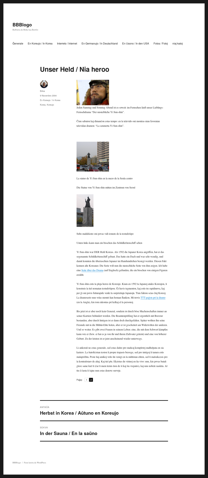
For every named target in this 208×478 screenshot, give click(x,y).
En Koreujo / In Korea (40, 43)
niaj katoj (177, 43)
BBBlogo (22, 24)
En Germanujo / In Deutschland (100, 43)
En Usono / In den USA (135, 43)
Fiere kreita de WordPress (35, 462)
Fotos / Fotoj (161, 43)
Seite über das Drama (92, 270)
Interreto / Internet (67, 43)
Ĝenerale (18, 43)
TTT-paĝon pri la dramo (153, 297)
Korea (43, 104)
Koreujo (50, 104)
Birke (42, 91)
